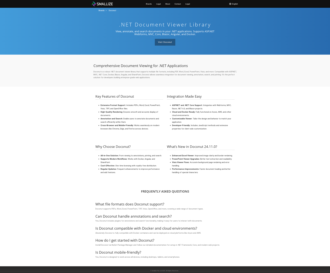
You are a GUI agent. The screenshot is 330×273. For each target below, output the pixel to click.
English (234, 4)
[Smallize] (102, 4)
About (167, 4)
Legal (158, 4)
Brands (149, 4)
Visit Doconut (165, 42)
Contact (178, 4)
